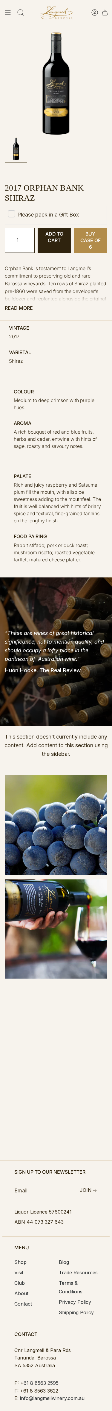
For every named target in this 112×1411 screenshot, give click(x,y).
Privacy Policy (75, 1302)
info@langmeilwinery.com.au (52, 1398)
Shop (20, 1262)
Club (19, 1283)
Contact (23, 1304)
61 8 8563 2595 (41, 1383)
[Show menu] (8, 12)
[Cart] (105, 12)
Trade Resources (78, 1272)
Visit (18, 1272)
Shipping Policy (76, 1312)
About (21, 1293)
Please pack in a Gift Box (48, 214)
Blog (64, 1262)
